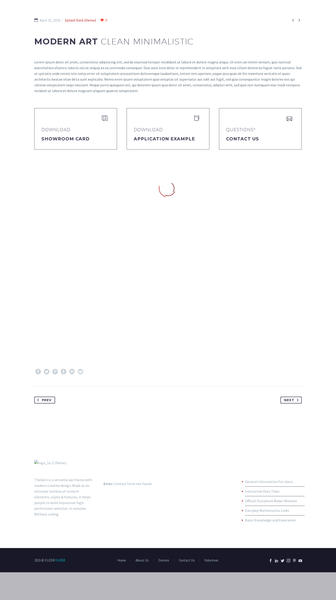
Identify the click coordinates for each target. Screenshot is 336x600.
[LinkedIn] (72, 371)
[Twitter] (46, 371)
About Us (142, 560)
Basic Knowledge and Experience (270, 520)
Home (121, 560)
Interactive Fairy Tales (262, 491)
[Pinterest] (55, 371)
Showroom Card (65, 139)
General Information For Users (269, 481)
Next (289, 400)
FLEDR (60, 560)
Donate (163, 560)
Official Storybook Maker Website (271, 501)
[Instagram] (288, 560)
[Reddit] (80, 371)
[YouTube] (300, 560)
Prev (46, 400)
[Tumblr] (63, 371)
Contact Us (242, 139)
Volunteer (211, 560)
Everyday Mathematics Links (267, 510)
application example (164, 139)
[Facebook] (38, 371)
